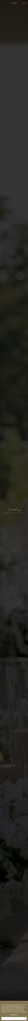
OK (14, 1018)
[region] (14, 1011)
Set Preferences (14, 1014)
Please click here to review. (20, 1011)
